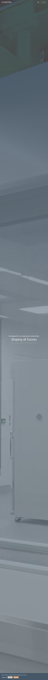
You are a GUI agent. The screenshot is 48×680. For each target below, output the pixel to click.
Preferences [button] (4, 677)
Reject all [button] (10, 677)
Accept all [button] (16, 677)
